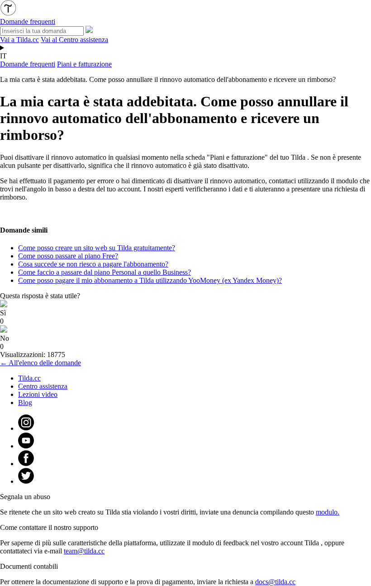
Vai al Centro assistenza (74, 39)
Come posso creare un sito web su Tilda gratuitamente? (96, 248)
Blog (25, 402)
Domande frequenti (27, 64)
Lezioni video (37, 394)
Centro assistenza (42, 386)
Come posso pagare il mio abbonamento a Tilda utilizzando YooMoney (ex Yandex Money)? (150, 280)
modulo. (327, 512)
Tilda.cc (29, 378)
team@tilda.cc (84, 551)
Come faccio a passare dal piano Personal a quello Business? (104, 272)
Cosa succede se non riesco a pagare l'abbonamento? (93, 264)
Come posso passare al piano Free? (68, 256)
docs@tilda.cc (275, 582)
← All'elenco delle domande (40, 363)
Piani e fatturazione (84, 64)
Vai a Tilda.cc (19, 39)
